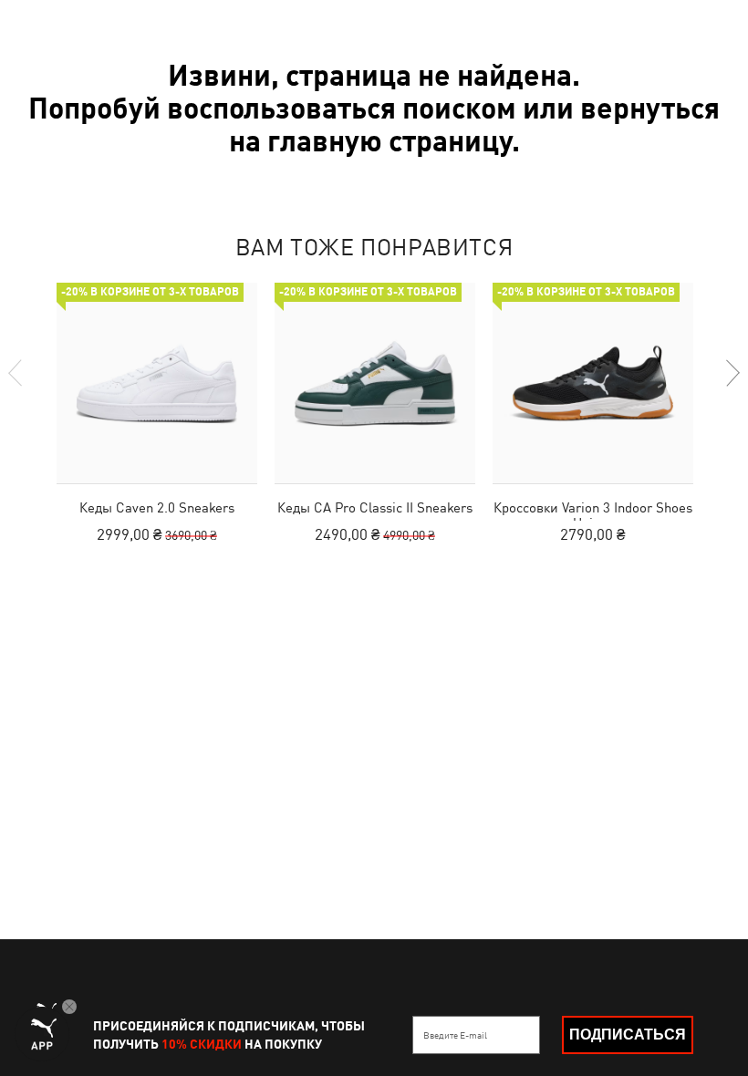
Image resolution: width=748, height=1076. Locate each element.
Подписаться (627, 1034)
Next (731, 373)
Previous (16, 373)
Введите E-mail (455, 1034)
